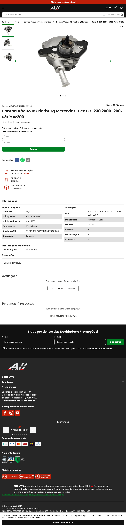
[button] (63, 201)
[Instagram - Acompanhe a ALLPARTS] (11, 413)
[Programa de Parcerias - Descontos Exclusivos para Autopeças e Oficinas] (26, 478)
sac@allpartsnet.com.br (22, 400)
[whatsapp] (22, 160)
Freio (17, 22)
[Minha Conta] (108, 8)
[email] (27, 160)
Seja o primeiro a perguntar (63, 316)
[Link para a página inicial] (6, 21)
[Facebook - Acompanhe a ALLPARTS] (4, 413)
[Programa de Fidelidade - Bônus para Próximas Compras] (43, 478)
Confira (26, 173)
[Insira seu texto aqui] (4, 463)
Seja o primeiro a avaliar (63, 288)
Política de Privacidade (101, 348)
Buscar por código (113, 14)
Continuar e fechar (63, 523)
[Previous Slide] (6, 430)
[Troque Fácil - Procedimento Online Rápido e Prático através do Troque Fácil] (10, 478)
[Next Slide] (33, 430)
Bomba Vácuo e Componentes (37, 22)
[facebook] (17, 160)
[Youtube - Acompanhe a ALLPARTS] (17, 413)
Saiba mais (35, 517)
